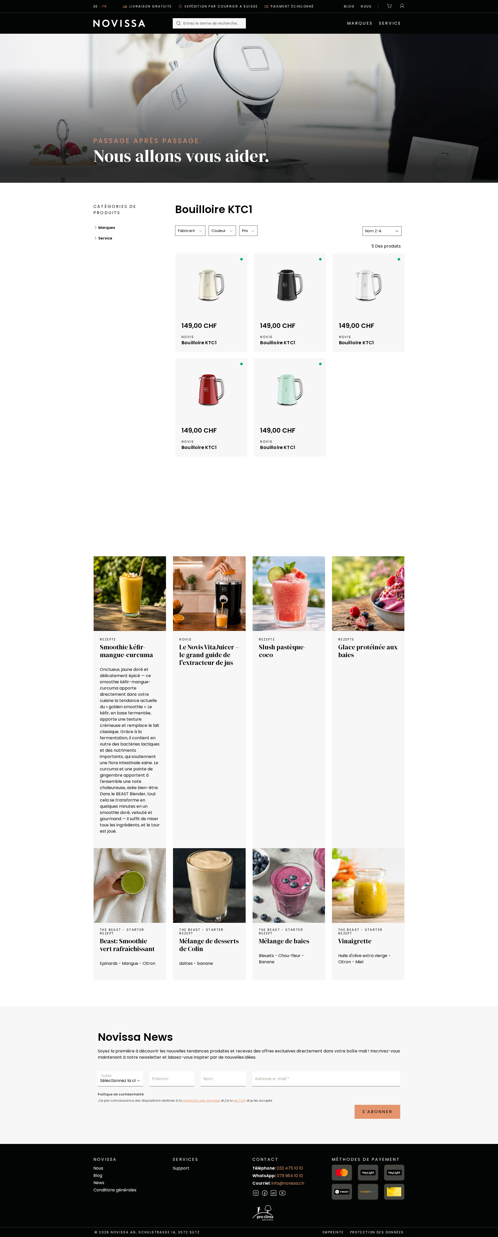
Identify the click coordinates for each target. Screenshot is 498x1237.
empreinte (333, 1232)
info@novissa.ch (288, 1183)
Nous (366, 6)
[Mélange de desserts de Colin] (209, 885)
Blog (349, 6)
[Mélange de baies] (289, 885)
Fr (104, 6)
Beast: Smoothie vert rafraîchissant (127, 945)
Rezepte (108, 639)
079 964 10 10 (290, 1176)
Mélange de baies (284, 941)
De (95, 6)
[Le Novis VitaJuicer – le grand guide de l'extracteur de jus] (209, 593)
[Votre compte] (401, 6)
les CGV (239, 1100)
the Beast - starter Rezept (122, 931)
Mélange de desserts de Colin (209, 945)
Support (181, 1168)
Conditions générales (114, 1190)
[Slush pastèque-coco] (289, 593)
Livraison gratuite (150, 6)
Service (105, 238)
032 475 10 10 (290, 1168)
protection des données (201, 1100)
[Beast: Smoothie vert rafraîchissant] (130, 885)
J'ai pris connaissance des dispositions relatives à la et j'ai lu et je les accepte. (185, 1100)
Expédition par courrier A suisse (220, 6)
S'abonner (377, 1112)
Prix (245, 230)
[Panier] (389, 6)
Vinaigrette (354, 941)
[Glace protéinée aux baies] (368, 593)
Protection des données (377, 1232)
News (98, 1183)
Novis (185, 639)
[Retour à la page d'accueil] (129, 23)
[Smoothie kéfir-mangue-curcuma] (130, 593)
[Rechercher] (178, 23)
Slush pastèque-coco (282, 651)
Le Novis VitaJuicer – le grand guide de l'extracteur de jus (209, 654)
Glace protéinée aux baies (368, 651)
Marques (106, 227)
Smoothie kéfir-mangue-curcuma (126, 651)
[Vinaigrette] (368, 885)
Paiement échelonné (291, 6)
